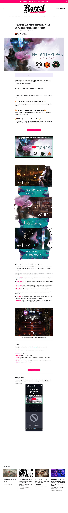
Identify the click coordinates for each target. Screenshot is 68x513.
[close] (67, 1)
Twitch (17, 357)
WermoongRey (19, 281)
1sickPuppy (18, 296)
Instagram (18, 355)
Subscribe (62, 8)
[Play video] (34, 322)
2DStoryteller (19, 285)
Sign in (57, 8)
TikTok (18, 363)
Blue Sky (18, 353)
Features (17, 15)
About (50, 15)
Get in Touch (56, 15)
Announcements (44, 15)
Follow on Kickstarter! (34, 130)
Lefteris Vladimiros (22, 33)
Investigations (24, 15)
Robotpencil (19, 300)
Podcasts (37, 15)
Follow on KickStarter (34, 370)
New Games (11, 15)
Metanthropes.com (33, 347)
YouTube (18, 361)
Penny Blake (19, 288)
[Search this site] (3, 8)
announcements (18, 21)
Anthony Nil (19, 278)
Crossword (31, 15)
